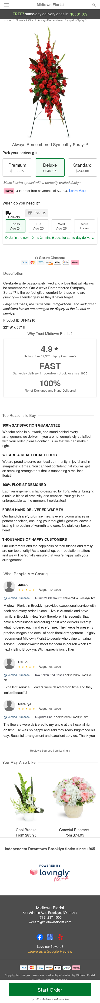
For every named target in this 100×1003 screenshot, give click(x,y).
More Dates (84, 226)
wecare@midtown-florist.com (50, 922)
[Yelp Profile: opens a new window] (60, 937)
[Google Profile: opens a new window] (50, 937)
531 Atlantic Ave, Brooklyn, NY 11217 (50, 912)
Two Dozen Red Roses (49, 675)
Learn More (77, 190)
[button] (90, 992)
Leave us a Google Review (50, 951)
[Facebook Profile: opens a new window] (40, 937)
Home (7, 20)
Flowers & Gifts (24, 20)
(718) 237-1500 (50, 917)
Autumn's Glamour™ (48, 598)
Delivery (14, 215)
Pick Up (40, 213)
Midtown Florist (50, 4)
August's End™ (45, 717)
